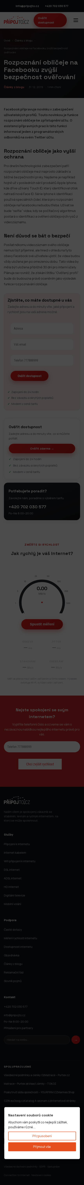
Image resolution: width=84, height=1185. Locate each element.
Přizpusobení (42, 1136)
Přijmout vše (42, 1147)
